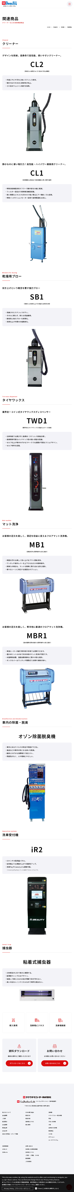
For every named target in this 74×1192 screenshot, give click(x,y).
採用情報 (27, 1158)
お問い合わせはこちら (52, 1063)
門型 (50, 1118)
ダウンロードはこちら (17, 1063)
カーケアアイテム (53, 1140)
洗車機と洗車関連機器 (31, 1149)
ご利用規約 (28, 1161)
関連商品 (51, 1131)
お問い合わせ (29, 1146)
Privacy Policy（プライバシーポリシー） (17, 1188)
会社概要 (4, 1115)
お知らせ (4, 1149)
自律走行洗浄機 (53, 1128)
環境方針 (27, 1115)
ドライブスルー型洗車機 (55, 1115)
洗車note (5, 1152)
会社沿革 (4, 1131)
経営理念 (4, 1121)
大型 (50, 1124)
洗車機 (50, 1112)
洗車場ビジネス (29, 1121)
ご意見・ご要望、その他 (32, 1155)
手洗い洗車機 (52, 1121)
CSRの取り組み (29, 1112)
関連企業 (4, 1128)
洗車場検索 (5, 1146)
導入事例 (27, 1124)
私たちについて (6, 1112)
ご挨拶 (4, 1118)
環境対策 (27, 1118)
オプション (52, 1137)
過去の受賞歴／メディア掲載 (10, 1134)
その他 (50, 1134)
